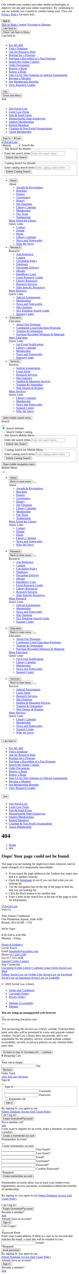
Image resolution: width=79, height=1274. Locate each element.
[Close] (2, 425)
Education (15, 317)
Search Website (15, 428)
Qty (38, 1065)
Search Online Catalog (19, 432)
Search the (28, 145)
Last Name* (43, 1153)
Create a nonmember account (18, 1135)
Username (45, 1091)
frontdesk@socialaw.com (23, 951)
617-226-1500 (18, 954)
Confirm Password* (47, 1168)
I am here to (9, 28)
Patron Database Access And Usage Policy (26, 1111)
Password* (42, 1164)
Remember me (17, 1098)
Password (44, 1094)
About (13, 180)
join (3, 1125)
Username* (42, 1161)
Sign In (6, 1222)
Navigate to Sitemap (39, 24)
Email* (40, 1157)
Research (15, 247)
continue (46, 1052)
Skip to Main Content (13, 24)
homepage (26, 880)
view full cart (9, 1076)
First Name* (43, 1149)
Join (5, 91)
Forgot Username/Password (18, 1118)
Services (15, 361)
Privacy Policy (9, 14)
